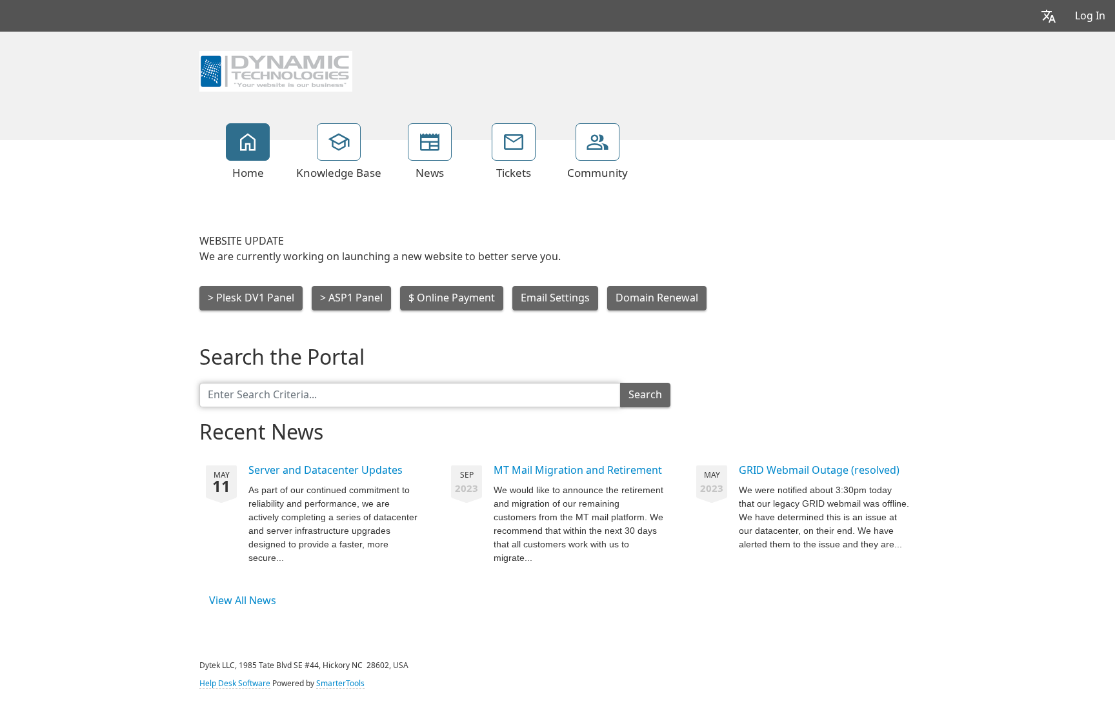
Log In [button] (1090, 16)
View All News (242, 600)
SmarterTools (340, 683)
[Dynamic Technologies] (275, 69)
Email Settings (555, 298)
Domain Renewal (657, 298)
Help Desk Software (234, 683)
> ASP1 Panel (351, 298)
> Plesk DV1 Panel (251, 298)
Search (645, 395)
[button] (1048, 16)
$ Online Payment (451, 298)
